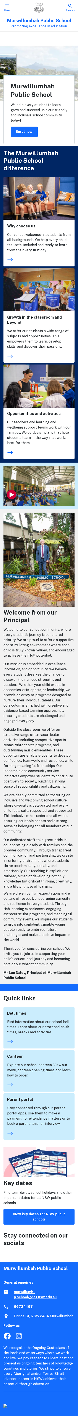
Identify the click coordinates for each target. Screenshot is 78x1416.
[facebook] (7, 1338)
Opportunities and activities (34, 413)
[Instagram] (19, 1338)
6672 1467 (23, 1307)
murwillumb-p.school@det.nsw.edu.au (35, 1294)
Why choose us (21, 226)
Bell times (16, 1013)
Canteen (15, 1056)
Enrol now (24, 132)
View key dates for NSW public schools (39, 1216)
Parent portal (20, 1099)
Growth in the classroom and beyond (34, 320)
